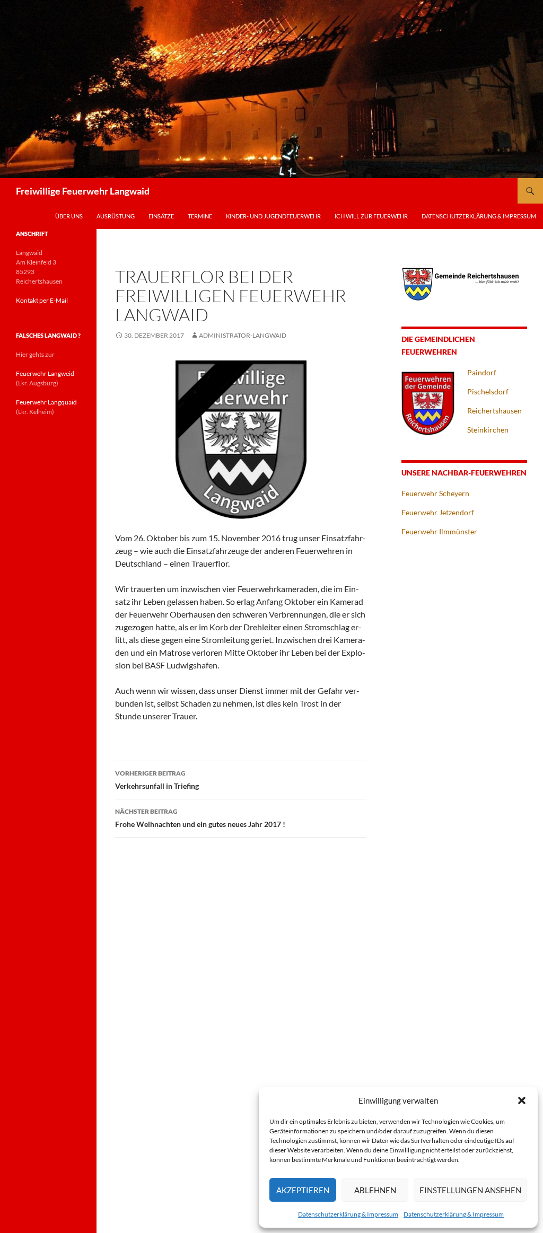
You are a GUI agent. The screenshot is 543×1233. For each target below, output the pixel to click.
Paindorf (481, 372)
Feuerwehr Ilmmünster (439, 531)
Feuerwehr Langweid (45, 373)
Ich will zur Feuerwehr (371, 216)
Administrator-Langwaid (242, 335)
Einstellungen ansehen (470, 1190)
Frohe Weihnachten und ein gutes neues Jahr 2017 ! (200, 818)
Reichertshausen (494, 410)
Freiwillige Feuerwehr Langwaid (83, 191)
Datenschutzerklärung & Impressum (348, 1214)
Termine (200, 216)
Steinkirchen (488, 429)
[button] (521, 1100)
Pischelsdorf (488, 391)
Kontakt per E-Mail (42, 300)
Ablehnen (375, 1190)
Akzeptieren (302, 1190)
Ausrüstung (116, 216)
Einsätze (161, 216)
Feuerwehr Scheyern (435, 493)
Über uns (69, 216)
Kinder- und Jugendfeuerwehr (273, 216)
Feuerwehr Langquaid (46, 402)
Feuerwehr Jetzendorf (437, 512)
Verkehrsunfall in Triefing (157, 779)
